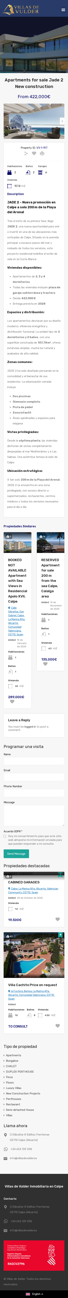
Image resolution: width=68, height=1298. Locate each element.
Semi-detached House (20, 1110)
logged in (30, 726)
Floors (10, 1082)
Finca (9, 1077)
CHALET (11, 1066)
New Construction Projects (23, 1093)
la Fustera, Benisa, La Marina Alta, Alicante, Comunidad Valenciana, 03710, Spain (31, 995)
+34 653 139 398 (21, 1149)
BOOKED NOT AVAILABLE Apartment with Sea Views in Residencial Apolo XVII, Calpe (17, 580)
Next (62, 121)
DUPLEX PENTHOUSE (20, 1071)
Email (7, 770)
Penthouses (13, 1099)
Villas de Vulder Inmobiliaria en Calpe (34, 1186)
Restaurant (13, 1104)
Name (7, 754)
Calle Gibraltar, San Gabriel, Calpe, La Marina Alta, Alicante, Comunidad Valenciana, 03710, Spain (16, 621)
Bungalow (12, 1060)
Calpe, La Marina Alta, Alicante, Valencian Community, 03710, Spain (33, 890)
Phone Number (13, 786)
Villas (9, 1115)
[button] (63, 10)
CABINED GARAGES (24, 882)
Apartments (13, 1055)
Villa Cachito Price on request (32, 985)
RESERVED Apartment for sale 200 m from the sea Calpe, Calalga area (50, 578)
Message (9, 802)
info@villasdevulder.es (23, 1158)
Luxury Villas (13, 1088)
